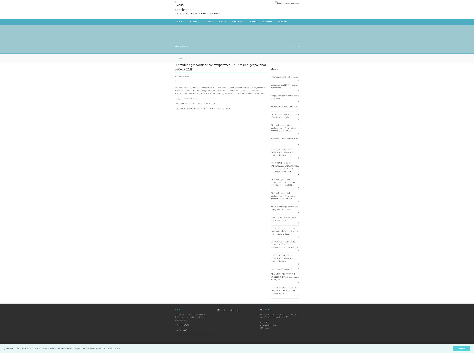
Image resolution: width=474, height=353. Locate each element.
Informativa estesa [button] (112, 348)
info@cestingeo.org (268, 325)
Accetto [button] (462, 349)
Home (179, 22)
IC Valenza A (181, 330)
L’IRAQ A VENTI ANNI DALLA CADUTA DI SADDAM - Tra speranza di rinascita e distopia (284, 245)
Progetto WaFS (182, 325)
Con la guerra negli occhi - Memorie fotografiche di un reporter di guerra (282, 258)
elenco (179, 59)
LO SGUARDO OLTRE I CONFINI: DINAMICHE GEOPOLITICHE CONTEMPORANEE (284, 290)
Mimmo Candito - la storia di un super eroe (284, 140)
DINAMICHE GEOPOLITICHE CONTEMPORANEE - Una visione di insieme (285, 277)
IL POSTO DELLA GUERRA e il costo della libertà (283, 218)
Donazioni (282, 22)
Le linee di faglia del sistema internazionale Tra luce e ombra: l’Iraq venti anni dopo (285, 231)
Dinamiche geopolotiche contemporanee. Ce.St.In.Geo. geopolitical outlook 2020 (283, 128)
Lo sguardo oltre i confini (281, 269)
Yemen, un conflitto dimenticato (284, 106)
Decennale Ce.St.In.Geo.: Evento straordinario (284, 86)
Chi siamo (194, 22)
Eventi (209, 22)
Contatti (267, 22)
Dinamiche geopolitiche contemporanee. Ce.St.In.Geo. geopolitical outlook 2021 (283, 182)
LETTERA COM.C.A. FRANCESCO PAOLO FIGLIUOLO (196, 103)
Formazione (237, 22)
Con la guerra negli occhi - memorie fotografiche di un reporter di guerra (282, 152)
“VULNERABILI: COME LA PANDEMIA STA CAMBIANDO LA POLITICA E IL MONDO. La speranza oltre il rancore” (285, 167)
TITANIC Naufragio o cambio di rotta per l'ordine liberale (284, 208)
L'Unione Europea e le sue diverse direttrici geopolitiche (285, 115)
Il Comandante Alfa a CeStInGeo (284, 77)
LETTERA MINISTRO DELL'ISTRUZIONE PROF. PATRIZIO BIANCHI (202, 108)
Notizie (222, 22)
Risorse (253, 22)
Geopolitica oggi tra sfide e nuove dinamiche (285, 97)
